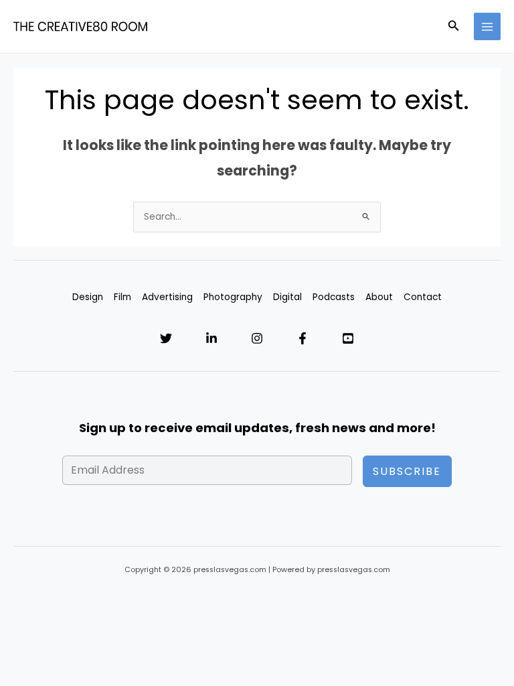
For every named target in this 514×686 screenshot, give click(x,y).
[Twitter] (166, 338)
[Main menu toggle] (487, 26)
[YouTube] (348, 338)
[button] (454, 26)
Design (87, 297)
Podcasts (334, 297)
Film (122, 297)
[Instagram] (257, 338)
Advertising (167, 297)
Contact (423, 297)
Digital (287, 297)
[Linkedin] (211, 338)
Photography (232, 297)
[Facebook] (302, 338)
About (379, 297)
